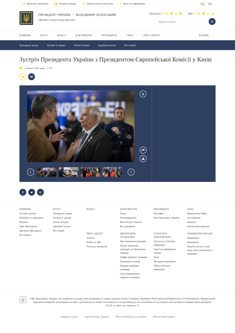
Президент (161, 209)
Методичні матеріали (165, 261)
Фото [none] (44, 35)
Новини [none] (25, 35)
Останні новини (27, 213)
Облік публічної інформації (162, 267)
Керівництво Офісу (197, 213)
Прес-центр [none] (152, 35)
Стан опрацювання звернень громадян (130, 275)
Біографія (158, 213)
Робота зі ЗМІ (94, 242)
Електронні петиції (130, 261)
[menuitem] (28, 35)
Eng (210, 3)
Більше (204, 35)
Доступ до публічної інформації (164, 243)
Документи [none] (84, 35)
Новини (25, 209)
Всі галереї (130, 45)
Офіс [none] (131, 35)
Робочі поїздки (81, 45)
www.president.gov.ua (128, 302)
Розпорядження (128, 217)
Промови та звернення (31, 217)
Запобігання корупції (198, 226)
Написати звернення (37, 3)
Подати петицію (67, 3)
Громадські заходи (28, 45)
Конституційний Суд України (131, 316)
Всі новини (25, 234)
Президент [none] (110, 35)
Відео (91, 209)
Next (131, 172)
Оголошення (193, 217)
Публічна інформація (162, 235)
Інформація (193, 237)
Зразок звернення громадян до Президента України (133, 249)
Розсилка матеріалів (97, 246)
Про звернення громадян (133, 241)
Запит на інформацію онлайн (165, 250)
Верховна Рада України (97, 316)
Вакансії (191, 222)
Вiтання (23, 222)
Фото (57, 209)
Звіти (156, 257)
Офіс (190, 209)
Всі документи (127, 226)
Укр (202, 3)
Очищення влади (199, 233)
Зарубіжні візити (107, 45)
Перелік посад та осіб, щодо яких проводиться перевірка (199, 250)
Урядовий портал (69, 316)
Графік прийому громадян (133, 257)
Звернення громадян (128, 235)
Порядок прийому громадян (129, 267)
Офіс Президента (28, 226)
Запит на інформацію (134, 3)
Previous (30, 172)
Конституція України (131, 222)
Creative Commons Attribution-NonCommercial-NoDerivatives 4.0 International (160, 298)
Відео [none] (62, 35)
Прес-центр (95, 233)
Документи (128, 209)
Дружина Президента (30, 230)
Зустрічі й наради (56, 45)
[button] (168, 13)
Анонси (91, 237)
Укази (123, 213)
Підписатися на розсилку (100, 3)
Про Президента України (167, 217)
